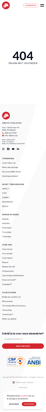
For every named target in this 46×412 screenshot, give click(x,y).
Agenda (5, 219)
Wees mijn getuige (10, 167)
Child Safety (23, 387)
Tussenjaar (7, 232)
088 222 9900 (11, 133)
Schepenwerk (8, 271)
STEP (4, 193)
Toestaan (29, 404)
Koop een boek (8, 280)
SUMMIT (6, 197)
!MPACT (5, 189)
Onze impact (7, 258)
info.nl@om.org (11, 135)
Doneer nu (30, 5)
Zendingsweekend (10, 176)
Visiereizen (7, 228)
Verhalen (6, 223)
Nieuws (5, 262)
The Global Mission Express (14, 306)
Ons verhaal (7, 253)
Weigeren (14, 404)
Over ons (7, 245)
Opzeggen (6, 284)
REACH (5, 206)
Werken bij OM (8, 267)
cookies (24, 395)
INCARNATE (7, 202)
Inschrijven (23, 346)
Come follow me (9, 163)
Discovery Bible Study (11, 172)
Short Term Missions (13, 184)
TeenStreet (7, 314)
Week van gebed (9, 319)
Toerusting (7, 310)
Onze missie (7, 249)
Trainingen (8, 158)
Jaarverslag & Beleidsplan (13, 275)
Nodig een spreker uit (11, 297)
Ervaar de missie (10, 214)
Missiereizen (7, 301)
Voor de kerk (9, 292)
